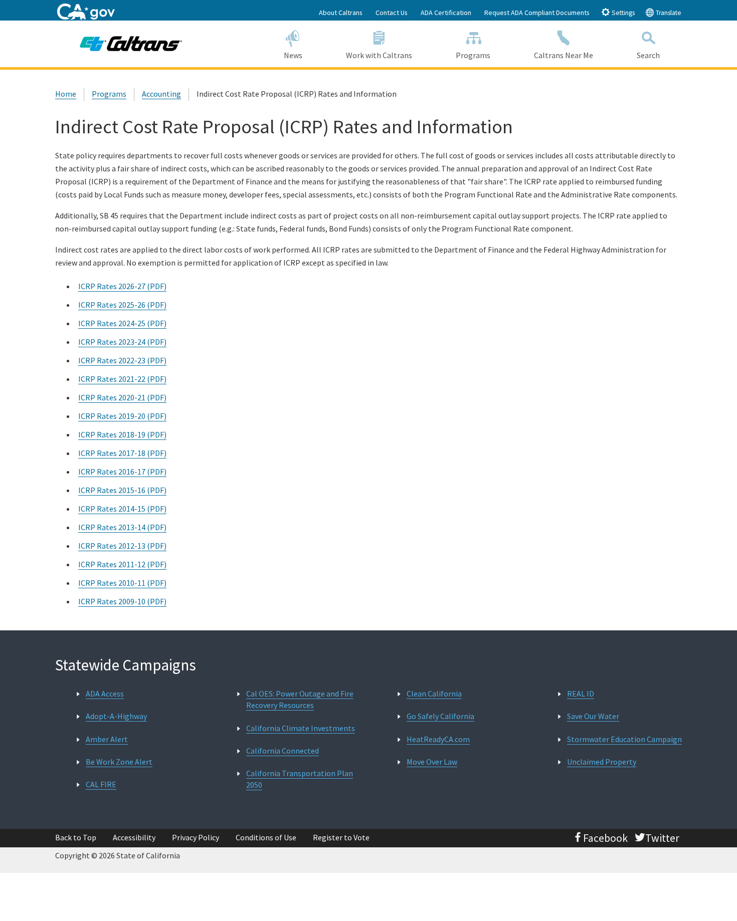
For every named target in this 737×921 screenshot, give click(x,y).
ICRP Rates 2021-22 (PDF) (122, 379)
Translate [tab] (667, 13)
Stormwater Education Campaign (624, 739)
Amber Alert (107, 739)
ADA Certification (446, 12)
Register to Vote (341, 837)
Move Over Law (432, 762)
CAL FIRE (101, 784)
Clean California (434, 693)
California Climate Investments (300, 728)
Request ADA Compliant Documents (537, 12)
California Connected (282, 751)
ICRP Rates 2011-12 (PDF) (122, 564)
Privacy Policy (195, 837)
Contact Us (392, 12)
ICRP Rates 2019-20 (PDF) (122, 416)
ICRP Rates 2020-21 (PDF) (122, 397)
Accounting (161, 94)
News (293, 55)
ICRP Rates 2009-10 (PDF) (122, 601)
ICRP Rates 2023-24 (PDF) (122, 342)
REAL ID (580, 693)
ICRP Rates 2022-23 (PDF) (122, 360)
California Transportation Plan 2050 (299, 779)
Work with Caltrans (379, 55)
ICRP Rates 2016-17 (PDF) (122, 472)
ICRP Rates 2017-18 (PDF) (122, 453)
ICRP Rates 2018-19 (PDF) (122, 434)
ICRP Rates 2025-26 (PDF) (122, 305)
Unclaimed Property (601, 762)
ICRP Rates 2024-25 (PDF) (122, 323)
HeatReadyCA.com (438, 739)
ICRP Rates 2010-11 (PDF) (122, 583)
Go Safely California (440, 716)
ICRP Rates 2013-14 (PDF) (122, 527)
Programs (473, 55)
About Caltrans (340, 12)
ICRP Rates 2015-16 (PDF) (122, 490)
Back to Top (75, 837)
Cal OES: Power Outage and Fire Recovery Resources (299, 699)
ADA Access (105, 693)
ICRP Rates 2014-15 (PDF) (122, 509)
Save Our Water (593, 716)
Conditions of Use (266, 837)
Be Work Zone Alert (119, 762)
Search (648, 55)
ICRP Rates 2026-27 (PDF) (122, 286)
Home (65, 94)
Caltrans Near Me (563, 55)
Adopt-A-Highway (116, 716)
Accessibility (134, 837)
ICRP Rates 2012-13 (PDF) (122, 546)
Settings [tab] (622, 13)
